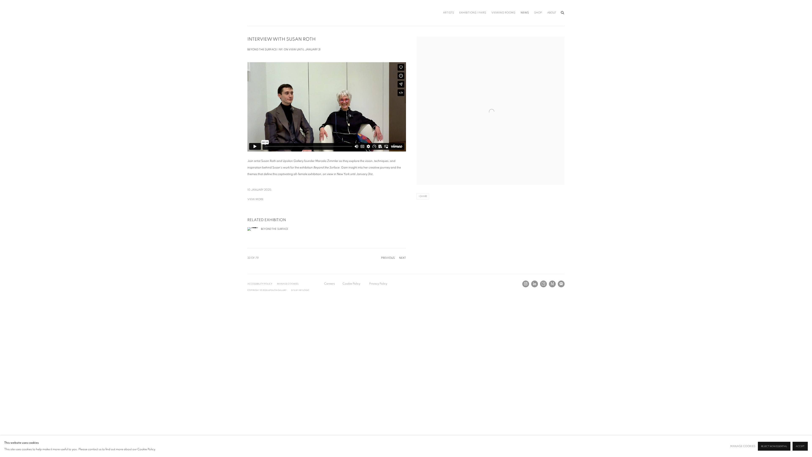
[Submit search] (563, 12)
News (525, 12)
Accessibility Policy (259, 284)
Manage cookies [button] (287, 284)
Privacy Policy (378, 283)
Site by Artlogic (300, 290)
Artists (448, 12)
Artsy (543, 284)
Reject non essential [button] (774, 446)
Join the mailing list (561, 284)
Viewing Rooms (503, 12)
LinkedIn (534, 284)
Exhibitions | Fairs (472, 12)
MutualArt (552, 284)
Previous (388, 258)
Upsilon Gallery (268, 13)
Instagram (525, 284)
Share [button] (423, 196)
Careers (329, 283)
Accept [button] (800, 446)
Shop (538, 12)
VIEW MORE (255, 199)
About (551, 12)
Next (402, 258)
